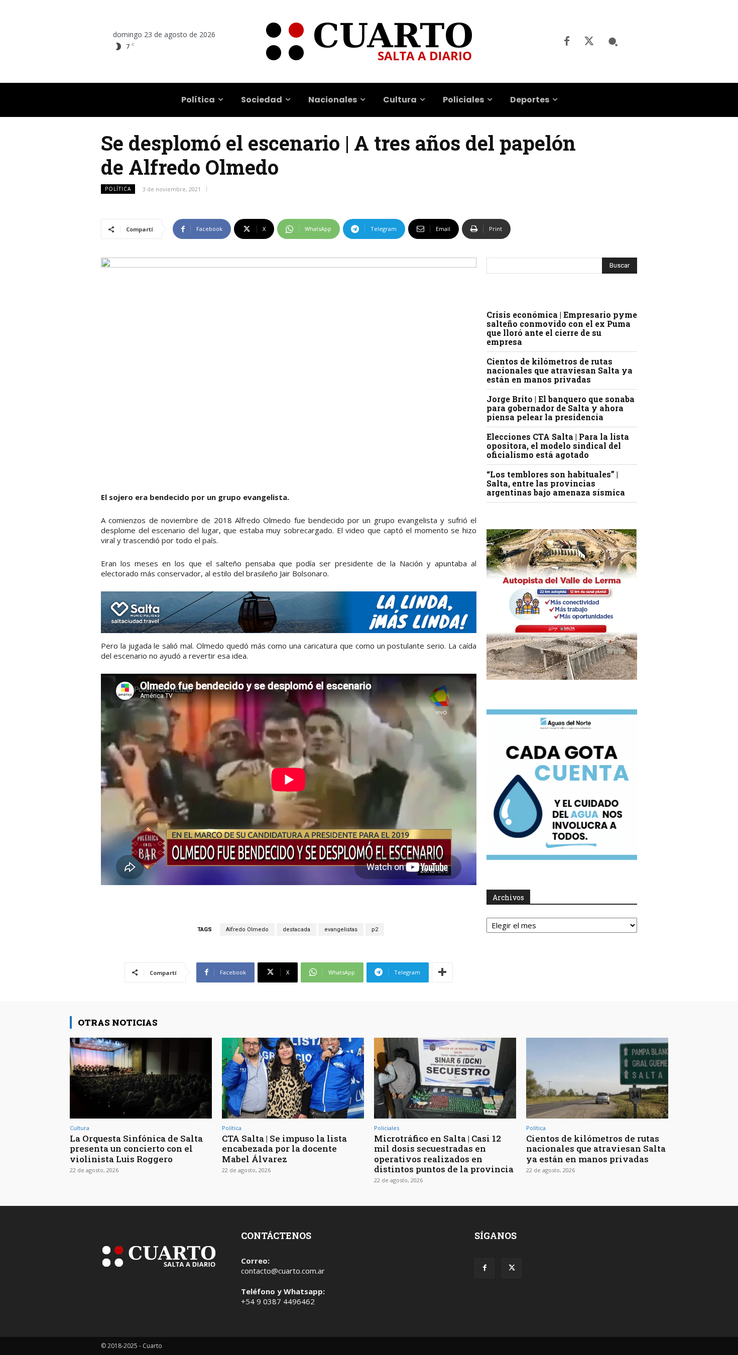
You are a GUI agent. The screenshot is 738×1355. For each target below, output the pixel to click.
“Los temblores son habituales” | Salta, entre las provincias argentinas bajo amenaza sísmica (555, 483)
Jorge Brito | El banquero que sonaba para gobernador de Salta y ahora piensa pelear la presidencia (560, 408)
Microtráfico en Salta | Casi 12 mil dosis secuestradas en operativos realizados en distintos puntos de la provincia (444, 1154)
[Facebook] (566, 41)
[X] (588, 41)
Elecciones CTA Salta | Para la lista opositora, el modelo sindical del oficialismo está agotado (557, 445)
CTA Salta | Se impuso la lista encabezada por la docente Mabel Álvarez (284, 1149)
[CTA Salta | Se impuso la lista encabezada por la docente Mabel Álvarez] (293, 1078)
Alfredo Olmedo (247, 929)
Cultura (79, 1128)
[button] (613, 42)
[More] (442, 972)
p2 (375, 929)
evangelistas (340, 929)
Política (118, 188)
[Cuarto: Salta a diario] (368, 41)
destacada (296, 929)
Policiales (386, 1128)
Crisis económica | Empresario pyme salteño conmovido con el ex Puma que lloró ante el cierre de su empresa (561, 328)
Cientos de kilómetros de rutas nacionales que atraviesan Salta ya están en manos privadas (559, 370)
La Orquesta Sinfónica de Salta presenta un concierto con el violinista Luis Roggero (136, 1149)
